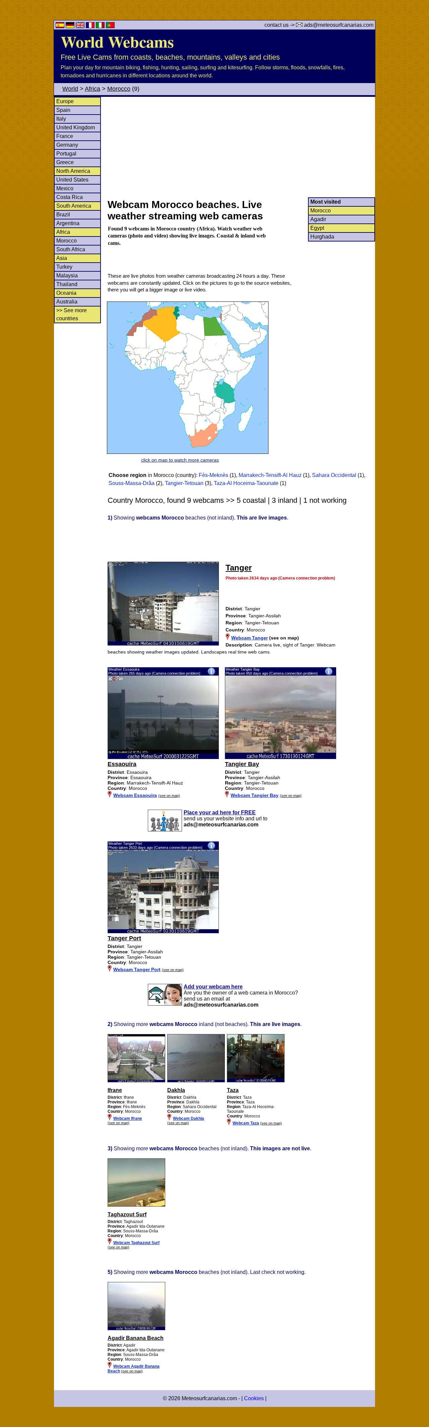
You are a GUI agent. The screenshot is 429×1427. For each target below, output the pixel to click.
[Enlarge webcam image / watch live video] (163, 757)
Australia (66, 301)
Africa (92, 88)
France (64, 136)
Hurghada (322, 237)
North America (73, 171)
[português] (110, 26)
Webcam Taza (246, 1123)
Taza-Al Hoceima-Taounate (246, 483)
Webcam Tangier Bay (255, 795)
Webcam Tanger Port (137, 969)
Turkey (64, 267)
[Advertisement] (241, 147)
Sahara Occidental (334, 475)
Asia (61, 258)
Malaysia (67, 275)
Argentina (67, 223)
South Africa (70, 249)
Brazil (63, 214)
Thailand (66, 284)
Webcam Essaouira (135, 795)
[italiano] (101, 26)
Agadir (318, 219)
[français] (91, 26)
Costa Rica (69, 197)
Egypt (317, 228)
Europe (65, 101)
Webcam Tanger (249, 637)
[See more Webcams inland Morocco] (136, 1081)
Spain (63, 110)
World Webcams (117, 41)
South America (73, 206)
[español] (61, 26)
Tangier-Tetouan (184, 483)
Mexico (64, 188)
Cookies (254, 1398)
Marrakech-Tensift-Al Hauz (270, 475)
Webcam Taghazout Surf (136, 1242)
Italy (61, 119)
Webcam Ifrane (127, 1118)
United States (72, 180)
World (70, 88)
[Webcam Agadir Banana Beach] (136, 1329)
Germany (67, 145)
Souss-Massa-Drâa (132, 483)
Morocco (118, 88)
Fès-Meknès (213, 475)
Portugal (66, 153)
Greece (65, 162)
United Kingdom (75, 127)
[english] (81, 26)
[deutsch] (71, 26)
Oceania (66, 293)
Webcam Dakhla (188, 1118)
